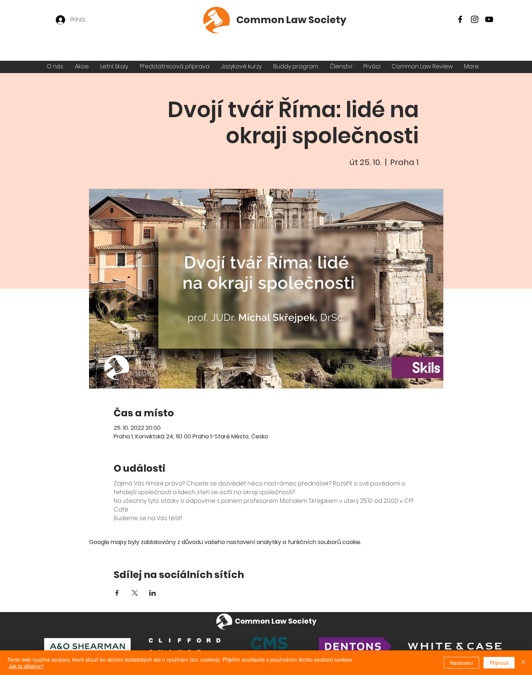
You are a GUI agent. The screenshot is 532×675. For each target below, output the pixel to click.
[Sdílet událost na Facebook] (117, 593)
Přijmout (499, 662)
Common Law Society (291, 19)
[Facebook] (460, 19)
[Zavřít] (523, 662)
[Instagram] (475, 19)
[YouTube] (489, 19)
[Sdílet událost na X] (134, 593)
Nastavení (461, 662)
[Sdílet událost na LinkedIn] (152, 593)
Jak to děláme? (26, 666)
